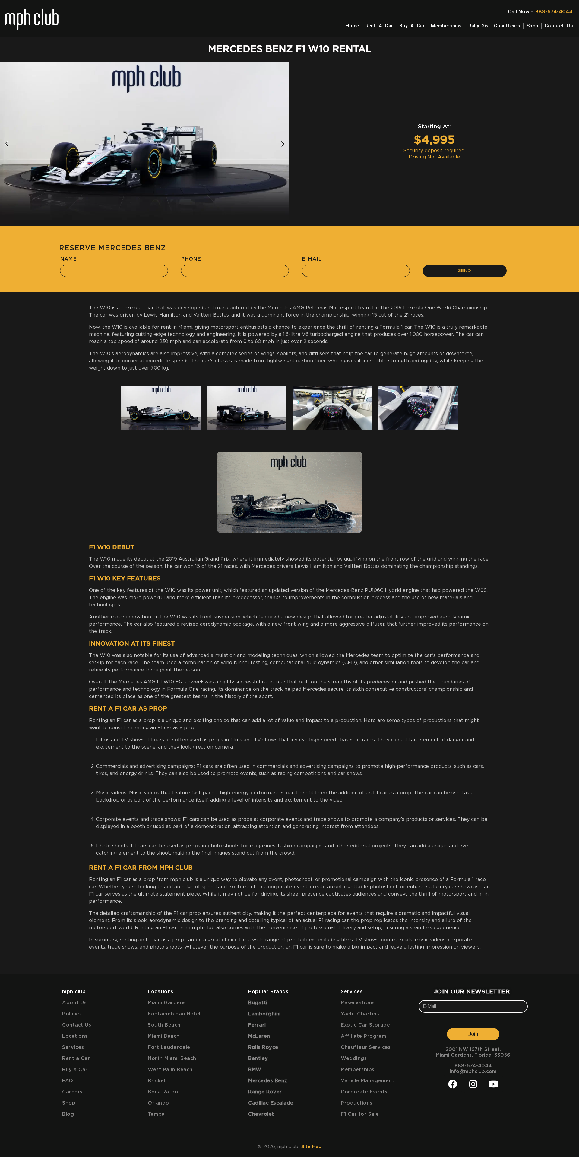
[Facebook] (453, 1084)
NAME (68, 258)
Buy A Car (412, 26)
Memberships (446, 26)
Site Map (311, 1146)
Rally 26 (478, 26)
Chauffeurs (507, 26)
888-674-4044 (553, 11)
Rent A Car (379, 26)
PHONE (191, 258)
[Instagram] (473, 1084)
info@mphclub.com (473, 1071)
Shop (532, 26)
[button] (7, 144)
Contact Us (559, 26)
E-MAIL (311, 258)
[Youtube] (494, 1084)
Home (352, 26)
